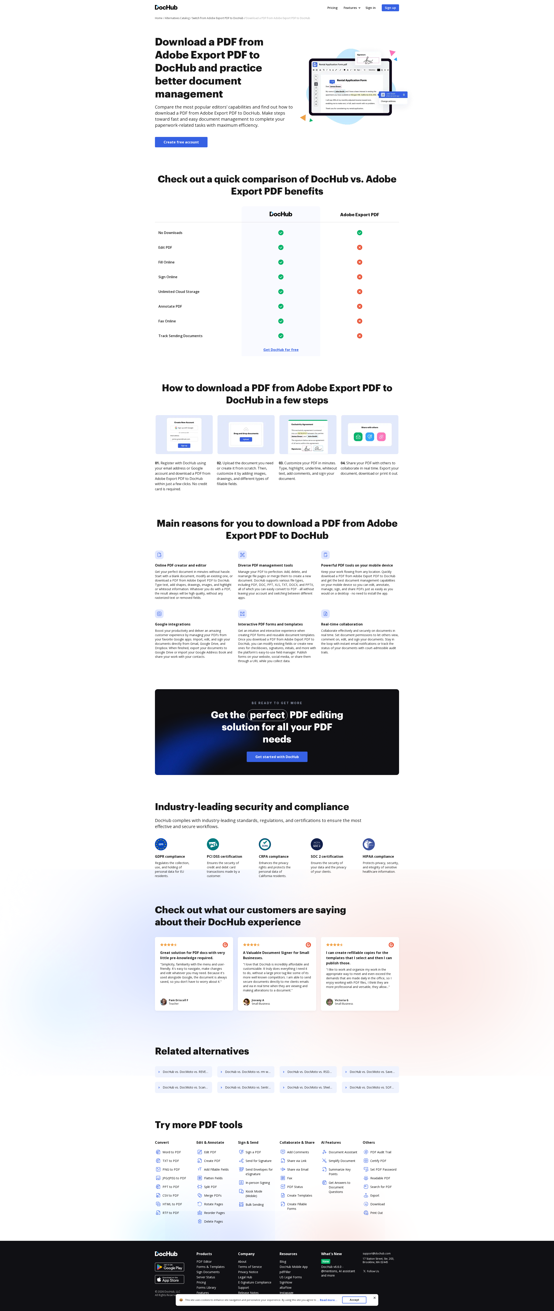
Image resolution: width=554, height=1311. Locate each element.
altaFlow (285, 1287)
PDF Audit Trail (380, 1152)
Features (350, 8)
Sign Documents (208, 1272)
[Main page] (166, 8)
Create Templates (299, 1195)
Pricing (332, 8)
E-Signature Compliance (254, 1282)
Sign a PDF (253, 1152)
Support (243, 1287)
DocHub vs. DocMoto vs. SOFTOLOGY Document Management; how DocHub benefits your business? (374, 1087)
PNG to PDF (171, 1169)
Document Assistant (343, 1152)
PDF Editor (204, 1261)
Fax (289, 1178)
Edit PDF (210, 1152)
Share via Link (296, 1161)
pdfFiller (285, 1272)
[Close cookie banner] (374, 1297)
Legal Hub (245, 1277)
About (242, 1261)
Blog (283, 1261)
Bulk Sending (255, 1204)
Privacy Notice (248, 1272)
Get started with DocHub (277, 756)
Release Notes (248, 1293)
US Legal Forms (291, 1277)
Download (377, 1204)
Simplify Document (342, 1161)
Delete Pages (213, 1221)
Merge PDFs (213, 1195)
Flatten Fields (213, 1178)
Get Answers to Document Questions (339, 1187)
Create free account (181, 142)
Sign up (390, 8)
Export (374, 1195)
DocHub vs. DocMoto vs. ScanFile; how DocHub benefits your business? (187, 1087)
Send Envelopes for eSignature (259, 1171)
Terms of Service (250, 1267)
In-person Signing (258, 1183)
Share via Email (297, 1169)
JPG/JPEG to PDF (174, 1178)
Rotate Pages (213, 1204)
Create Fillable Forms (297, 1206)
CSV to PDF (171, 1195)
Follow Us (373, 1271)
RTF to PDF (171, 1213)
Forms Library (206, 1287)
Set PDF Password (383, 1169)
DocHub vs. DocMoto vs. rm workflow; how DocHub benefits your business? (249, 1072)
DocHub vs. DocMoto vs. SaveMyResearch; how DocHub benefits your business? (374, 1072)
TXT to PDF (171, 1161)
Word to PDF (172, 1152)
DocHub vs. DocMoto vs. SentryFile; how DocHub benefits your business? (249, 1087)
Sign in (371, 8)
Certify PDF (378, 1161)
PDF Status (295, 1187)
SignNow (286, 1282)
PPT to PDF (171, 1187)
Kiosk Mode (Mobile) (254, 1193)
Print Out (376, 1213)
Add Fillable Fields (216, 1169)
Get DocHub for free (281, 349)
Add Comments (298, 1152)
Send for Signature (259, 1161)
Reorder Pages (214, 1213)
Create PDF (212, 1161)
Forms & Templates (210, 1267)
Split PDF (210, 1187)
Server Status (205, 1277)
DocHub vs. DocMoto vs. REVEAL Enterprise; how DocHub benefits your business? (187, 1072)
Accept (354, 1299)
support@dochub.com (377, 1253)
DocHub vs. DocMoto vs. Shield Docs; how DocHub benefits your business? (312, 1087)
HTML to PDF (172, 1204)
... (327, 1300)
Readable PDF (380, 1178)
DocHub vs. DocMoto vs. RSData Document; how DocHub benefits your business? (312, 1072)
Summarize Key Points (340, 1171)
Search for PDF (381, 1187)
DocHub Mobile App (294, 1267)
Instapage (286, 1293)
